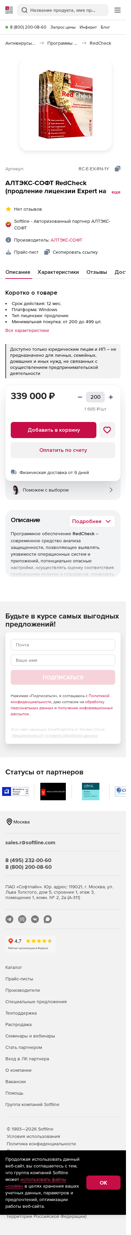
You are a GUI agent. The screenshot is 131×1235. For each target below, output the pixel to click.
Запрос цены (63, 27)
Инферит (88, 27)
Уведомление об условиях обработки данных (55, 735)
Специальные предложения (36, 1001)
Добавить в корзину (54, 430)
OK (103, 1183)
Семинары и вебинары (30, 1035)
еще (116, 192)
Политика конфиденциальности (41, 1143)
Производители (22, 990)
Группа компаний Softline (32, 1104)
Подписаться (63, 677)
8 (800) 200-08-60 (28, 27)
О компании (18, 1070)
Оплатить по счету (63, 450)
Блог (105, 27)
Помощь (14, 1093)
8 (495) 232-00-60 (28, 860)
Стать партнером (23, 1047)
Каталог (13, 967)
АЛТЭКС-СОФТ (66, 240)
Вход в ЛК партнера (27, 1058)
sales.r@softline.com (30, 842)
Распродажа (18, 1024)
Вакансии (15, 1081)
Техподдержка (21, 1013)
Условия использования (33, 1136)
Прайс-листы (19, 978)
